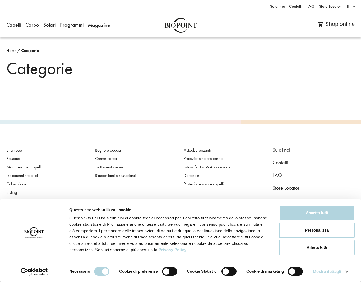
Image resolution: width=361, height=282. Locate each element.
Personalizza (317, 230)
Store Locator (285, 188)
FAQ (277, 175)
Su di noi (281, 150)
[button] (13, 25)
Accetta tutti (317, 212)
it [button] (348, 6)
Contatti (280, 162)
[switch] (169, 271)
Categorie (30, 50)
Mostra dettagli (327, 271)
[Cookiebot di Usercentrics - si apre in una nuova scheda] (34, 272)
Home (11, 50)
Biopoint (180, 25)
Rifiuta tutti (317, 247)
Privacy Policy (173, 249)
